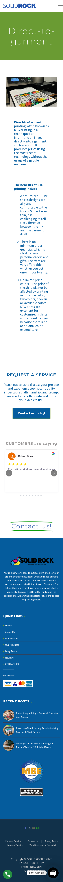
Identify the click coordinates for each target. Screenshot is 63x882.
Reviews (9, 657)
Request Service (13, 841)
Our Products (12, 644)
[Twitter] (29, 828)
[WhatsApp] (37, 828)
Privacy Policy (51, 841)
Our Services (11, 638)
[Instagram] (33, 828)
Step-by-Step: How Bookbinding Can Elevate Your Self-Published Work (35, 745)
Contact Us (33, 841)
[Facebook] (25, 828)
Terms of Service (15, 845)
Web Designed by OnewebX (43, 845)
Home (8, 625)
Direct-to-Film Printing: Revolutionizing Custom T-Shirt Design (37, 730)
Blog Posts (11, 651)
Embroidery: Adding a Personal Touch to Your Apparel (37, 715)
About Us (10, 631)
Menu (59, 6)
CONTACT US (12, 664)
